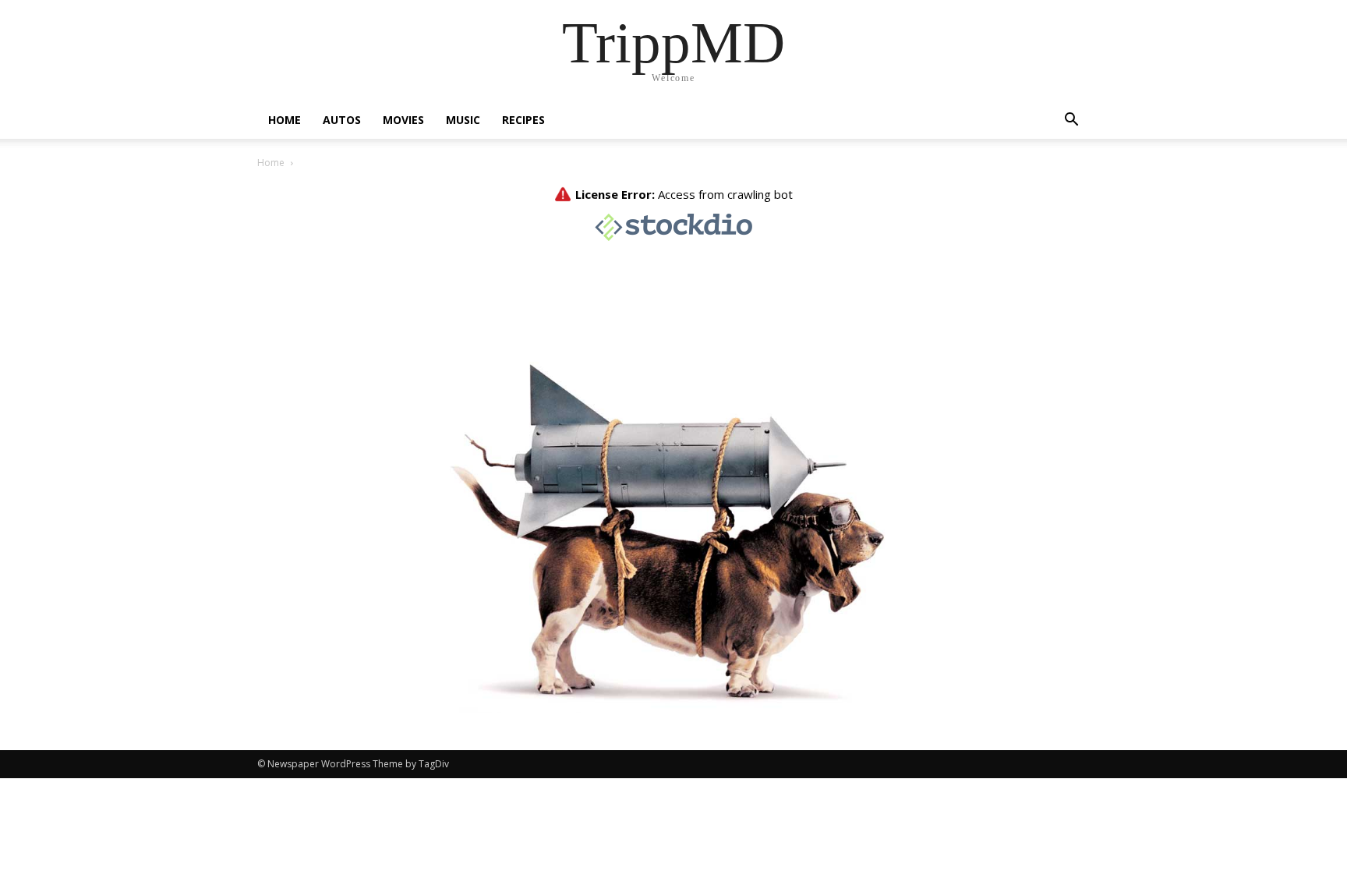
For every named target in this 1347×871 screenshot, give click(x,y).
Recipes (523, 119)
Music (463, 119)
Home (284, 119)
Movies (403, 119)
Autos (342, 119)
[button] (1071, 121)
